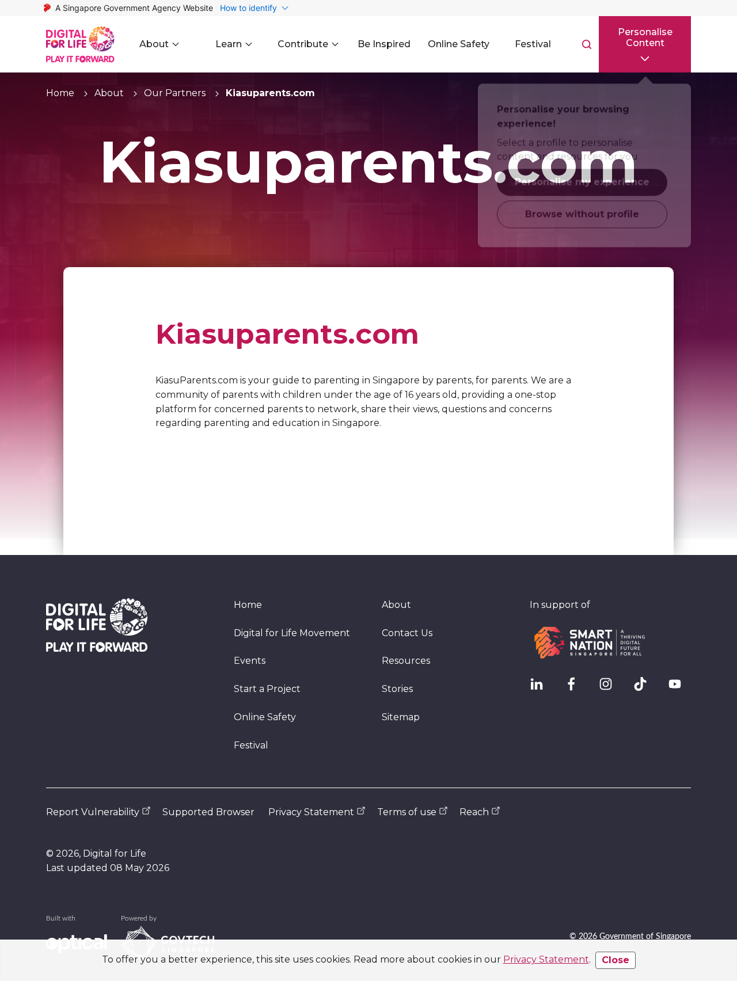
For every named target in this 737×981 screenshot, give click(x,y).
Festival (251, 745)
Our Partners (175, 93)
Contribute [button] (303, 44)
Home (60, 93)
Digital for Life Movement (292, 633)
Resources (406, 660)
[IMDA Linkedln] (541, 688)
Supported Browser (208, 812)
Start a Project (267, 688)
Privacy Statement (546, 959)
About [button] (154, 44)
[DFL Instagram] (610, 688)
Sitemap (401, 717)
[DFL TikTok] (644, 688)
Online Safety (265, 717)
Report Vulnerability (92, 812)
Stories (397, 688)
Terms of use (406, 812)
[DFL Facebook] (575, 688)
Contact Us (407, 633)
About (109, 93)
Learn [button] (228, 44)
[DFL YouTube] (679, 688)
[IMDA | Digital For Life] (80, 44)
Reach (474, 812)
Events (249, 660)
